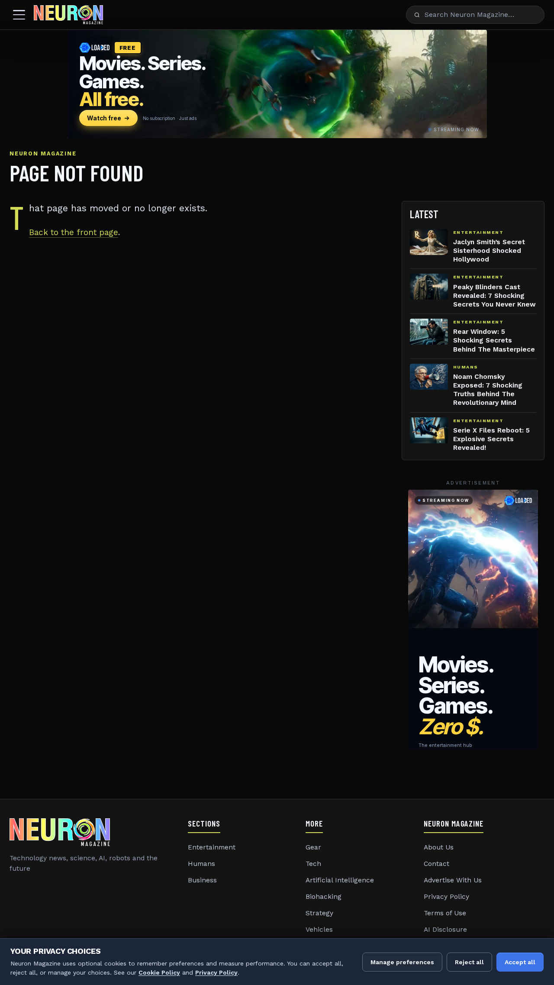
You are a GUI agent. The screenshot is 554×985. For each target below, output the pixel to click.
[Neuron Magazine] (68, 14)
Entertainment (211, 847)
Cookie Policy (159, 972)
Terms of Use (445, 913)
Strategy (319, 913)
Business (202, 880)
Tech (313, 864)
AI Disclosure (445, 929)
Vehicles (319, 929)
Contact (436, 864)
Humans (201, 864)
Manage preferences (402, 962)
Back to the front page (73, 232)
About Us (439, 847)
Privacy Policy (446, 897)
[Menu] (19, 14)
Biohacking (323, 897)
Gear (313, 847)
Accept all (520, 962)
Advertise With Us (453, 880)
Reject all (469, 962)
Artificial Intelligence (340, 880)
